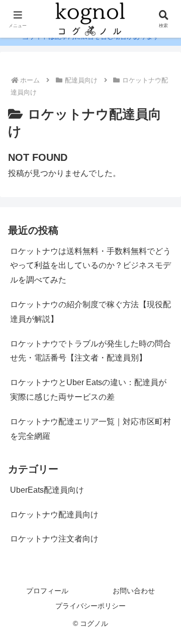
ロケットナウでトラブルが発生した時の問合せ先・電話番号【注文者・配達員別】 (90, 350)
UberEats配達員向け (47, 490)
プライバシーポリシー (90, 606)
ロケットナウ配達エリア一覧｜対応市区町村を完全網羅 (90, 428)
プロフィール (47, 591)
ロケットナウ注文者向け (54, 538)
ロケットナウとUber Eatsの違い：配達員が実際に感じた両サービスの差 (88, 389)
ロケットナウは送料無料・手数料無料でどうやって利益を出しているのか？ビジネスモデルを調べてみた (90, 266)
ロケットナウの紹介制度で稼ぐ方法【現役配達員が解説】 (90, 311)
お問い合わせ (134, 591)
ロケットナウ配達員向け (54, 514)
